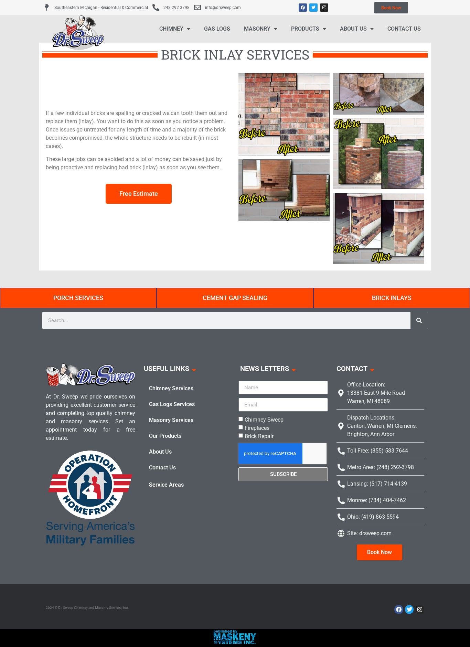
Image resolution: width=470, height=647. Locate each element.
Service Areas (166, 484)
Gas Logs (217, 28)
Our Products (165, 436)
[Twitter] (313, 7)
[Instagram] (324, 7)
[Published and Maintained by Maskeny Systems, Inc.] (235, 642)
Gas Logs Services (172, 404)
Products (305, 28)
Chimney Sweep (264, 419)
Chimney (171, 28)
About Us (353, 28)
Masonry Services (171, 420)
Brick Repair (259, 436)
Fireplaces (257, 428)
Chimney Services (171, 388)
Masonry (257, 28)
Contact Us (404, 28)
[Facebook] (303, 7)
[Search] (419, 320)
